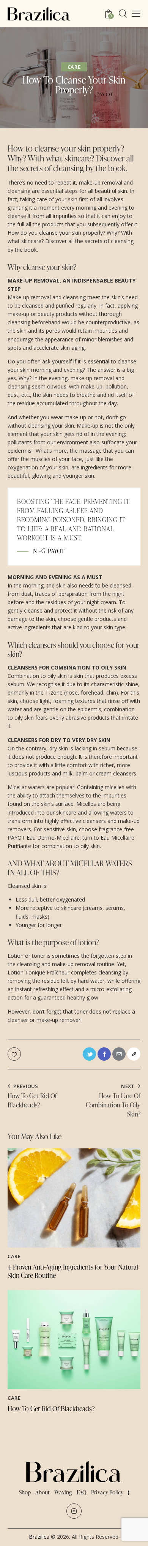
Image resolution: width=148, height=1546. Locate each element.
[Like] (15, 1054)
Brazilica (39, 1536)
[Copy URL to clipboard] (133, 1054)
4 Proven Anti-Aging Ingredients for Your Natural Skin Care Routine (73, 1271)
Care (74, 66)
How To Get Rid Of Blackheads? (51, 1408)
